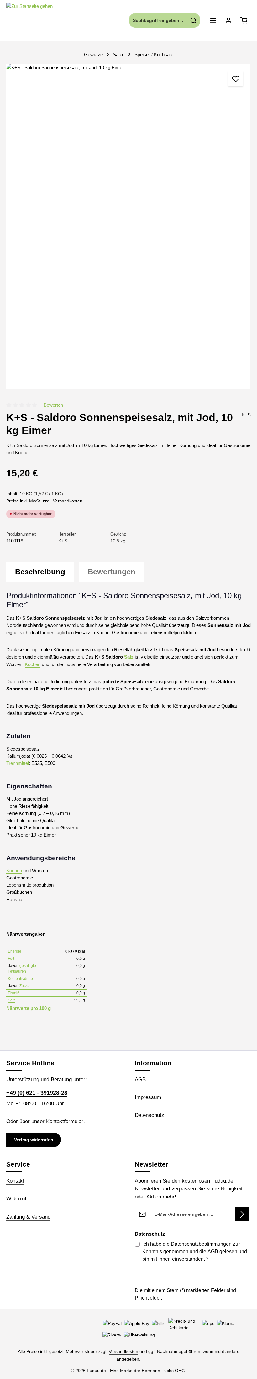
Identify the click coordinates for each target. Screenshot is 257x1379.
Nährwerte (17, 1008)
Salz (129, 656)
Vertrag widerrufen (33, 1139)
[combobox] (158, 20)
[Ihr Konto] (228, 20)
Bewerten (53, 405)
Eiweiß (13, 993)
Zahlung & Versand (28, 1217)
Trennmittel (17, 763)
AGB (140, 1079)
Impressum (148, 1097)
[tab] (40, 572)
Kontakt (15, 1181)
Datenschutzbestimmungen (201, 1244)
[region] (128, 226)
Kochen (32, 664)
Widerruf (16, 1199)
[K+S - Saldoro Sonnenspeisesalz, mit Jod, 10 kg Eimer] (128, 226)
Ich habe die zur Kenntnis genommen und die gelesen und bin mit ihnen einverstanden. (194, 1251)
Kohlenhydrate (20, 978)
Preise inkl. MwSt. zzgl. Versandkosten (44, 500)
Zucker (25, 986)
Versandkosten (123, 1351)
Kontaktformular (64, 1121)
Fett (11, 958)
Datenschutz (149, 1115)
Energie (14, 951)
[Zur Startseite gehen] (29, 20)
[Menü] (213, 20)
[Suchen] (193, 20)
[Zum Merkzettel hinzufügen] (235, 78)
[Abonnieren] (242, 1214)
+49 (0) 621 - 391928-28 (36, 1092)
